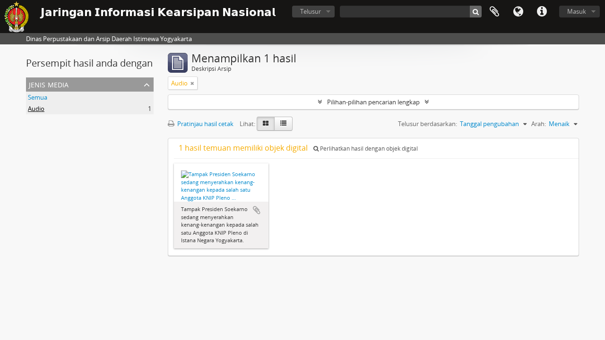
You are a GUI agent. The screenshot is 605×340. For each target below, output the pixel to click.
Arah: (538, 123)
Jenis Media (49, 83)
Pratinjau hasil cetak (204, 123)
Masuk (576, 11)
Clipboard (494, 12)
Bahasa (518, 12)
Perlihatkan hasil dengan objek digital (368, 148)
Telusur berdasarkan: (427, 123)
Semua (37, 97)
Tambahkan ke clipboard (256, 210)
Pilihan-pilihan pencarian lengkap (373, 102)
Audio (36, 108)
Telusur (310, 11)
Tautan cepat (541, 12)
